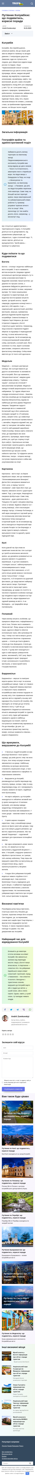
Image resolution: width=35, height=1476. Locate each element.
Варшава (15, 1446)
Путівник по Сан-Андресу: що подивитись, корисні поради (17, 1116)
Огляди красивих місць (10, 1458)
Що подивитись (7, 1452)
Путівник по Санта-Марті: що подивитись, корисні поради (16, 1301)
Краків (9, 1446)
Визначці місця (7, 1454)
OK (27, 1473)
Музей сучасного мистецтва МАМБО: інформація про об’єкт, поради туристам (20, 1421)
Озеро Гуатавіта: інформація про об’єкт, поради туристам (19, 1388)
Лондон (4, 1446)
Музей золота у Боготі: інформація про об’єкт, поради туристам (20, 1356)
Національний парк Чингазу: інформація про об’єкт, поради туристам (20, 1404)
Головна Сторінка (8, 10)
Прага (21, 1446)
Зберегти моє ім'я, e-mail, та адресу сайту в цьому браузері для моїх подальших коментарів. (17, 1082)
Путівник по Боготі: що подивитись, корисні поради (15, 1277)
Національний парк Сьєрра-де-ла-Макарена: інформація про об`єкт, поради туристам (21, 1371)
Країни (18, 10)
